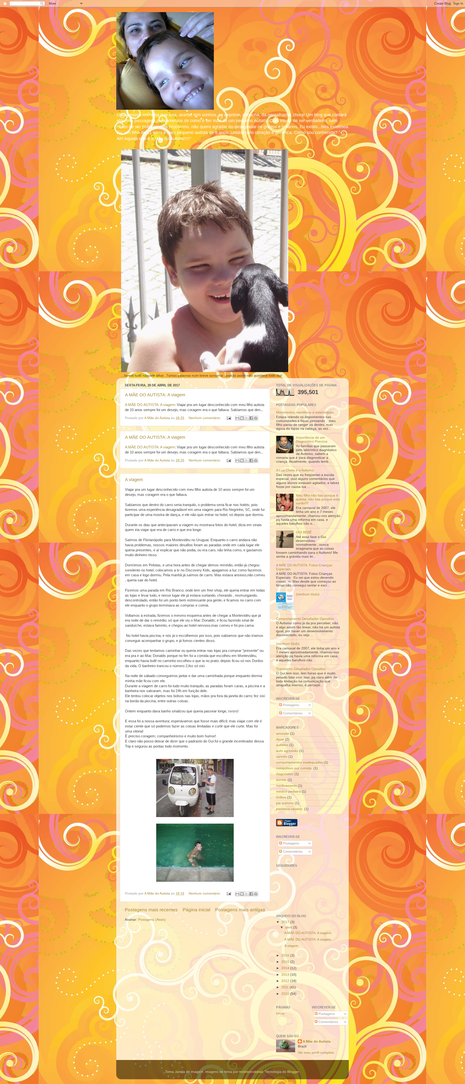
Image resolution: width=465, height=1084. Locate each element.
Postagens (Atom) (152, 919)
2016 (285, 955)
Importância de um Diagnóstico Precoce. (312, 439)
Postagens (290, 705)
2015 (285, 962)
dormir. (281, 780)
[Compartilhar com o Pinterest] (255, 418)
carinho (281, 756)
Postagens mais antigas (240, 909)
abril (289, 927)
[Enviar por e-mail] (237, 418)
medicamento (286, 786)
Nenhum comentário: (205, 418)
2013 (285, 974)
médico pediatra (288, 791)
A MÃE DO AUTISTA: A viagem (155, 394)
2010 (285, 994)
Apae (280, 739)
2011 (285, 987)
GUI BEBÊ (304, 532)
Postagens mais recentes (151, 909)
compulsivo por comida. (294, 768)
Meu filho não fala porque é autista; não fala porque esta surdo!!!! (318, 499)
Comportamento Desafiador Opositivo (305, 619)
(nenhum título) (307, 594)
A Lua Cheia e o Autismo (295, 470)
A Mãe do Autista (317, 1041)
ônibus (281, 797)
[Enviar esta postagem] (228, 418)
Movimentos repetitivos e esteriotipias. (305, 412)
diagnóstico (285, 774)
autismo (282, 745)
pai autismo (285, 803)
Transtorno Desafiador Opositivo (301, 669)
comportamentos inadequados (299, 762)
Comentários (292, 713)
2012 (285, 981)
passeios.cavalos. (289, 809)
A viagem (134, 479)
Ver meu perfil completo (316, 1052)
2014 (285, 968)
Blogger (293, 1072)
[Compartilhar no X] (246, 418)
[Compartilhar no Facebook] (251, 418)
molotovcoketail (251, 1072)
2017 (285, 922)
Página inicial (196, 909)
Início (280, 1013)
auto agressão (287, 751)
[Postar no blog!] (242, 418)
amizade (282, 733)
